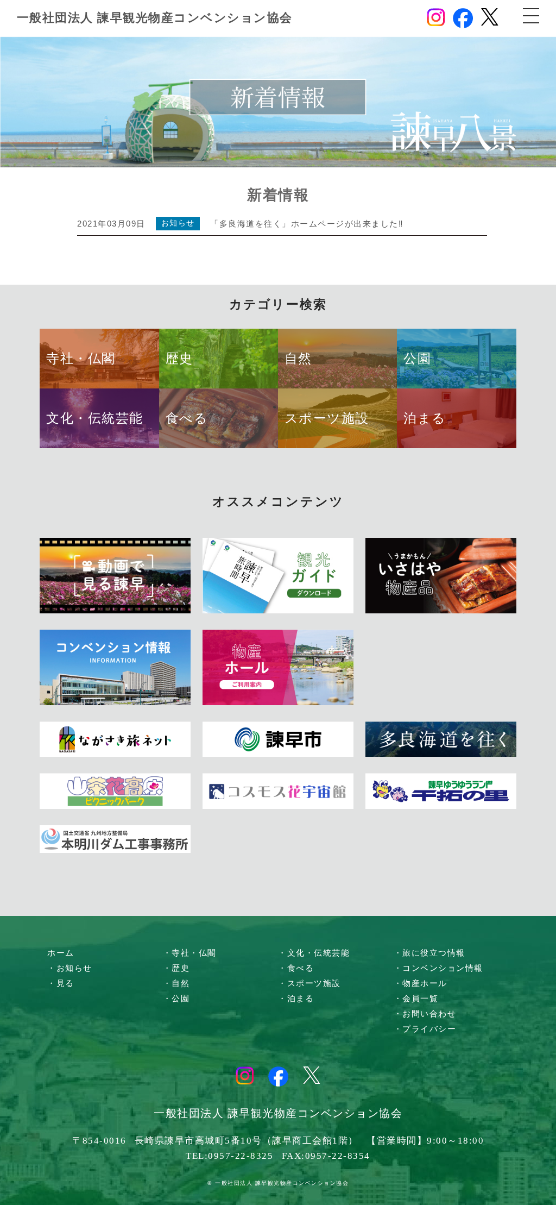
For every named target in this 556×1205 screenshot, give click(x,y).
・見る (60, 983)
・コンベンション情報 (438, 968)
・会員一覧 (416, 998)
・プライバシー (425, 1029)
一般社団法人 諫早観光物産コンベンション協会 (155, 17)
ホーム (60, 953)
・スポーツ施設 (309, 983)
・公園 (176, 998)
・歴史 (176, 968)
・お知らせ (69, 968)
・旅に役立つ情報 (429, 953)
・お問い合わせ (425, 1013)
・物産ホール (420, 983)
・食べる (296, 968)
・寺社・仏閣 (190, 953)
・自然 (176, 983)
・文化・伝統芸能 (314, 953)
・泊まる (296, 998)
